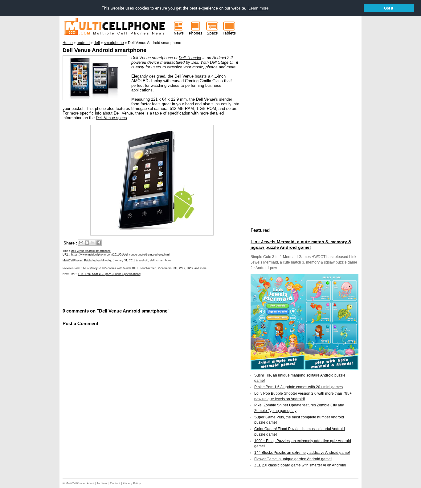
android (143, 260)
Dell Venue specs (111, 117)
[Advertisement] (135, 291)
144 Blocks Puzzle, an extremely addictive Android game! (302, 452)
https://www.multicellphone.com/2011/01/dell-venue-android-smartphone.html (120, 254)
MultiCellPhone (75, 483)
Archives (102, 483)
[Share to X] (93, 243)
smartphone (163, 260)
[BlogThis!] (87, 243)
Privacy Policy (132, 483)
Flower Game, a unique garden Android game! (293, 459)
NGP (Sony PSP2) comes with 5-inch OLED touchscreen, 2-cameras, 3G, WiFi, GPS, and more (144, 268)
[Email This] (81, 243)
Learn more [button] (258, 8)
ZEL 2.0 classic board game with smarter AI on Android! (300, 465)
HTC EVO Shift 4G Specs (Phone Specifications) (109, 274)
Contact (115, 483)
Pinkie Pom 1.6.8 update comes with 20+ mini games (298, 387)
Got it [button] (388, 8)
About (90, 483)
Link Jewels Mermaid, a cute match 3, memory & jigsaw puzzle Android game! (301, 244)
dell (152, 260)
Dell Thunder (190, 57)
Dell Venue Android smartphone (104, 50)
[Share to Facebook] (99, 243)
